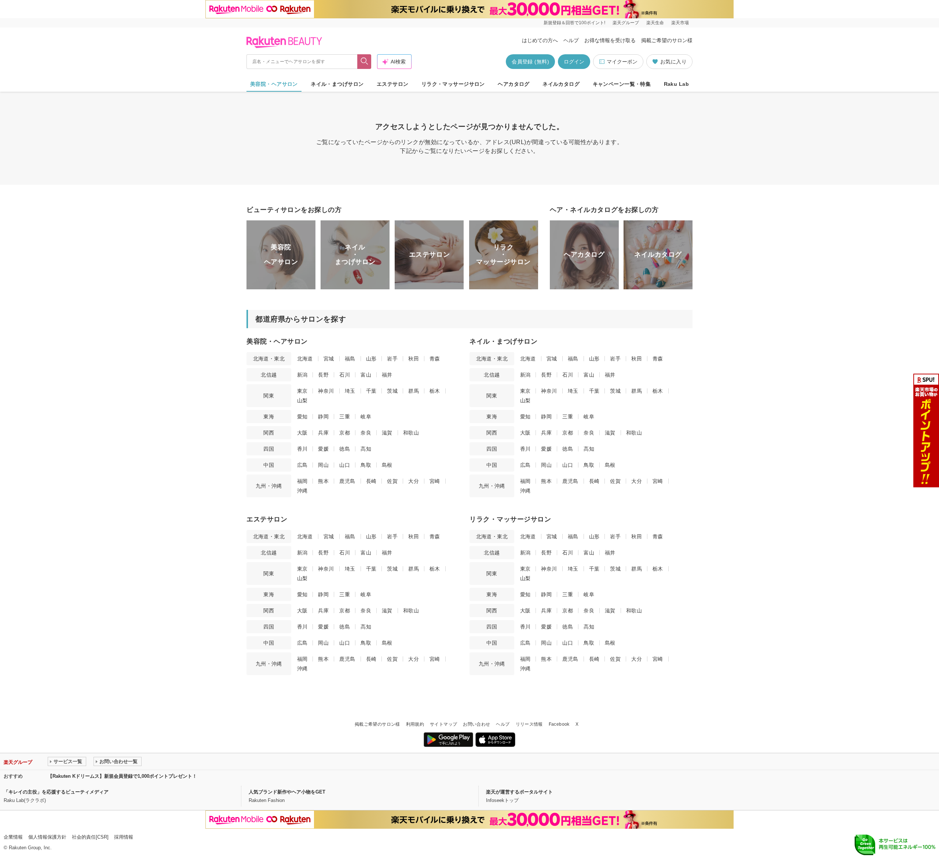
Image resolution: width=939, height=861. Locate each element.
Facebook (559, 724)
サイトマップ (443, 724)
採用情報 (123, 837)
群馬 (413, 391)
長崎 (371, 481)
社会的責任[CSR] (90, 837)
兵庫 (323, 433)
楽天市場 (680, 22)
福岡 (302, 481)
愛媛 (323, 449)
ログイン (574, 62)
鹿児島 (347, 481)
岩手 (392, 359)
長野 (323, 375)
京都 (344, 433)
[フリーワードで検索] (364, 61)
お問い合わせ (476, 724)
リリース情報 (529, 724)
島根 (387, 465)
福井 (387, 375)
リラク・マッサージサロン (453, 84)
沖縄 (302, 491)
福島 (350, 359)
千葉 (371, 391)
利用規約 (415, 724)
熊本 (323, 481)
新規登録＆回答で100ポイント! (574, 22)
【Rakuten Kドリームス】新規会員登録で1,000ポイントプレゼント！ (122, 776)
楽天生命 (655, 22)
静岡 (323, 416)
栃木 (435, 391)
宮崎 (435, 481)
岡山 (323, 465)
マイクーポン (622, 62)
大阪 (302, 433)
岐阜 (366, 416)
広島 (302, 465)
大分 (413, 481)
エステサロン (393, 84)
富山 (366, 375)
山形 (371, 359)
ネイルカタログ (561, 84)
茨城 (392, 391)
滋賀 (387, 433)
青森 (435, 359)
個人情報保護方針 (47, 837)
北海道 (305, 359)
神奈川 (326, 391)
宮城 (329, 359)
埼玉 (350, 391)
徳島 (344, 449)
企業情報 (13, 837)
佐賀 (392, 481)
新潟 (302, 375)
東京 (302, 391)
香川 (302, 449)
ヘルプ (571, 40)
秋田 (413, 359)
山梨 (302, 400)
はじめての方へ (540, 40)
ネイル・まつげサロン (337, 84)
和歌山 (411, 433)
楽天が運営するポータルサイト (519, 792)
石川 (344, 375)
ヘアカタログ (514, 84)
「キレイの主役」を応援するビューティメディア (56, 792)
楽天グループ (626, 22)
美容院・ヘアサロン (274, 84)
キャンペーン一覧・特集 (622, 84)
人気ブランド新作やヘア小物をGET (287, 792)
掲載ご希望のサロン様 (667, 40)
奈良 (366, 433)
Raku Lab (676, 84)
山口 (344, 465)
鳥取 (366, 465)
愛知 (302, 416)
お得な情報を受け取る (610, 40)
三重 (344, 416)
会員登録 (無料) (530, 62)
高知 (366, 449)
